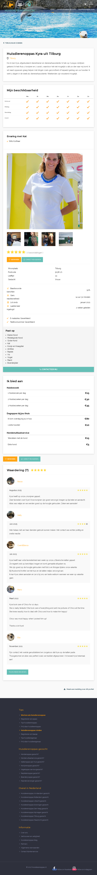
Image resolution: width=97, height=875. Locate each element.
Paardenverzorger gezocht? (31, 781)
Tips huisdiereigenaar (29, 738)
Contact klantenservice (29, 851)
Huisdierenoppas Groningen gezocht (34, 805)
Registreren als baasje (29, 734)
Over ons (24, 833)
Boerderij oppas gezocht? (30, 777)
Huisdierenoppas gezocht (66, 9)
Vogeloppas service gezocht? (32, 769)
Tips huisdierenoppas (29, 723)
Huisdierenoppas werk (86, 9)
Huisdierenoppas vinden (31, 730)
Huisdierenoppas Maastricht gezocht (34, 820)
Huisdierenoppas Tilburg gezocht (33, 816)
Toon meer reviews (17, 672)
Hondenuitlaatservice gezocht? (32, 758)
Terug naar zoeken (13, 43)
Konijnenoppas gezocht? (30, 766)
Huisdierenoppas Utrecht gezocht (33, 801)
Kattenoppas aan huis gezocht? (32, 762)
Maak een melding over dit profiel (80, 689)
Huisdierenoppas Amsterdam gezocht (35, 793)
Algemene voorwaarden (30, 848)
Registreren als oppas (29, 719)
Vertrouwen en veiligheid (30, 836)
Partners (24, 844)
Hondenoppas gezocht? (30, 754)
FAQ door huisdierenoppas (31, 726)
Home (52, 9)
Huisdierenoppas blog (29, 840)
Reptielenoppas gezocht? (30, 773)
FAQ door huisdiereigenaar (31, 742)
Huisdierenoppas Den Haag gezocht (34, 809)
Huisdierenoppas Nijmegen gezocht (34, 812)
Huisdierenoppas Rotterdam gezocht (34, 797)
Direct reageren (33, 259)
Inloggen (90, 4)
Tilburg (13, 58)
